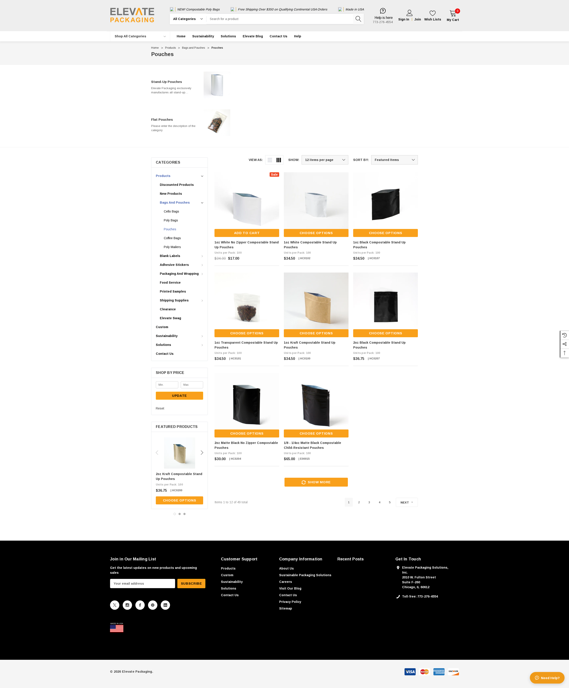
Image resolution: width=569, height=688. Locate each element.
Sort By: (361, 159)
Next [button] (202, 452)
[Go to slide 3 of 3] (184, 514)
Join (417, 19)
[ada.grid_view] (278, 159)
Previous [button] (157, 452)
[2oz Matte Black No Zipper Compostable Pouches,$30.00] (246, 405)
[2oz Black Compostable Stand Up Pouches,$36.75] (385, 305)
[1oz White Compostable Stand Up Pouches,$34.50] (316, 204)
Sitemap (285, 608)
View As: (256, 159)
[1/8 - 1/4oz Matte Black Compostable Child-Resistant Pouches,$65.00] (316, 405)
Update (179, 395)
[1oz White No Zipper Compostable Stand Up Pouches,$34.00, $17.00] (246, 204)
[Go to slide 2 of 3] (179, 514)
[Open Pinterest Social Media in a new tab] (152, 605)
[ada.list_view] (269, 159)
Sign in (403, 19)
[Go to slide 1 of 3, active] (175, 514)
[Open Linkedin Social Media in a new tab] (165, 605)
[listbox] (394, 159)
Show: (293, 159)
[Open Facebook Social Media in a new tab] (140, 605)
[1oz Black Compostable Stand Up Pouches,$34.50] (385, 204)
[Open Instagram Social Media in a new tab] (127, 605)
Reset (160, 408)
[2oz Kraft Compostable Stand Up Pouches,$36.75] (179, 453)
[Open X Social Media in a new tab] (114, 605)
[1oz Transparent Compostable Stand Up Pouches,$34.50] (246, 305)
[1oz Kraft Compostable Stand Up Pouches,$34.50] (316, 305)
